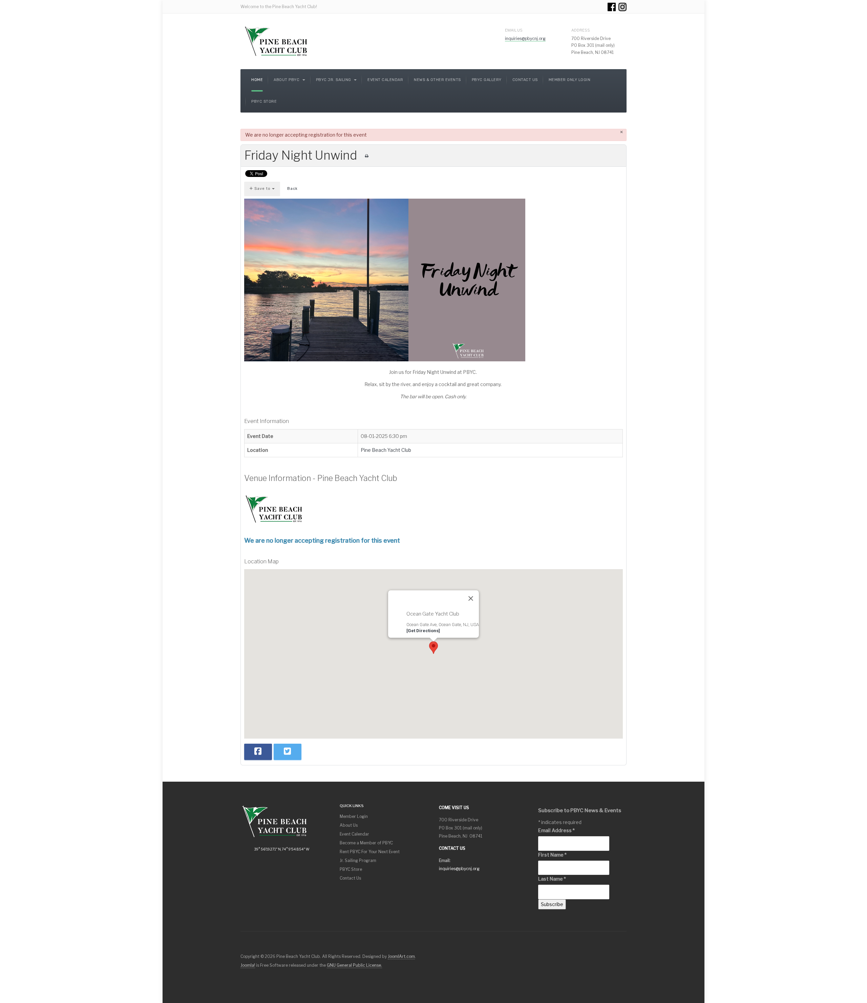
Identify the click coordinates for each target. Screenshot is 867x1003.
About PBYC (287, 80)
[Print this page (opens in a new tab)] (367, 156)
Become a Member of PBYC (366, 842)
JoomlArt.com (401, 956)
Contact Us (525, 80)
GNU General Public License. (354, 965)
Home (257, 80)
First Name (552, 855)
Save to (262, 188)
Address (580, 30)
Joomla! (247, 965)
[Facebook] (612, 7)
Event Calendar (385, 80)
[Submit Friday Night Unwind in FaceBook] (258, 752)
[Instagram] (622, 7)
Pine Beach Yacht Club (386, 450)
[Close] (471, 598)
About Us (349, 825)
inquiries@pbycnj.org (525, 38)
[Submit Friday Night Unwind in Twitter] (287, 752)
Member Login (354, 816)
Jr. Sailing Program (358, 860)
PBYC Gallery (487, 80)
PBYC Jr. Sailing (334, 80)
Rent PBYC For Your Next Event (370, 851)
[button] (433, 647)
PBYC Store (264, 101)
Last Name (552, 879)
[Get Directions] (423, 630)
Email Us (514, 30)
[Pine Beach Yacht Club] (276, 41)
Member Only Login (570, 80)
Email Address (556, 830)
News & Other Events (437, 80)
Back (292, 188)
